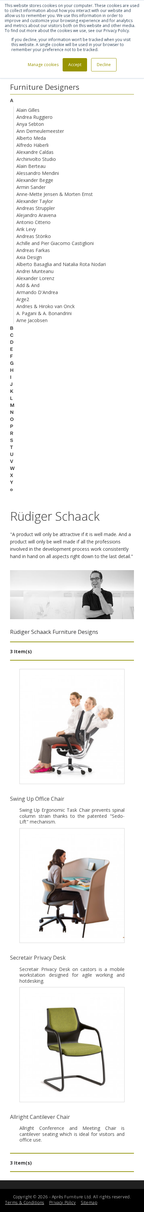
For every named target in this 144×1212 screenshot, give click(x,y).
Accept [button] (74, 64)
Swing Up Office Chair (37, 798)
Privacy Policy (62, 1202)
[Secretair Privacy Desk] (72, 885)
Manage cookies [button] (43, 64)
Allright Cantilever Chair (40, 1117)
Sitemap (89, 1202)
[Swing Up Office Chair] (72, 726)
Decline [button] (104, 64)
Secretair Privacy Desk (38, 957)
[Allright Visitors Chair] (72, 1044)
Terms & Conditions (24, 1202)
